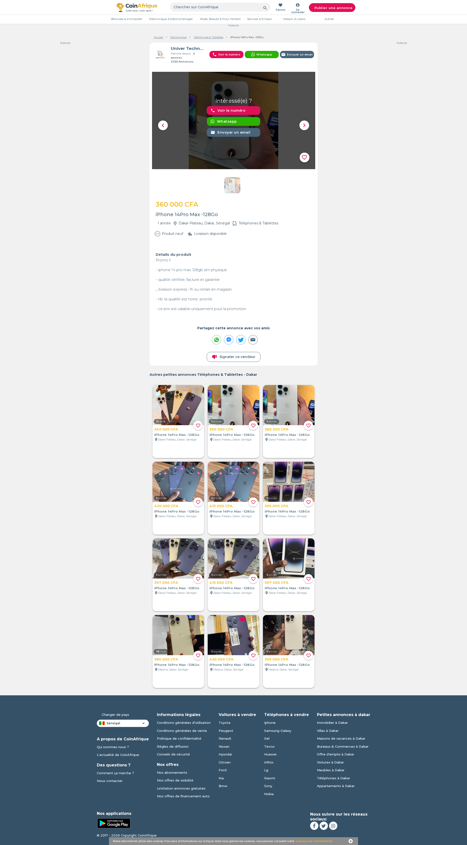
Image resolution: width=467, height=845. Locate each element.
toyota (224, 723)
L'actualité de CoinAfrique (118, 755)
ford (222, 770)
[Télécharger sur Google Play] (114, 823)
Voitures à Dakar (330, 762)
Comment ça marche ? (115, 773)
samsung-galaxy (277, 731)
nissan (224, 746)
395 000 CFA (276, 659)
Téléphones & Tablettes (208, 37)
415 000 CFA (221, 506)
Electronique (178, 37)
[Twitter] (324, 826)
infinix (268, 762)
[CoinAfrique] (137, 7)
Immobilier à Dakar (332, 723)
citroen (225, 762)
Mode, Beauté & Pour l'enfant (220, 19)
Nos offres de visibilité (175, 780)
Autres (329, 19)
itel (266, 738)
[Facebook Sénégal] (314, 826)
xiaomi (269, 778)
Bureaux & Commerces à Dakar (342, 746)
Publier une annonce (333, 8)
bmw (223, 786)
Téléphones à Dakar (333, 778)
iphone (270, 723)
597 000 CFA (276, 582)
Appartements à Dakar (336, 786)
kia (221, 778)
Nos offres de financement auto (183, 796)
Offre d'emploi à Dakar (335, 754)
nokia (269, 794)
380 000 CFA (276, 429)
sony (268, 786)
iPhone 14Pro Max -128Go (176, 434)
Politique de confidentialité (179, 738)
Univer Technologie (188, 48)
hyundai (225, 754)
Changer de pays (115, 714)
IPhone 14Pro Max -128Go (176, 664)
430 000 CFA (221, 659)
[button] (163, 125)
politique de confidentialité (314, 841)
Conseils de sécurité (173, 754)
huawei (270, 754)
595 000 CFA (276, 506)
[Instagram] (333, 826)
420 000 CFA (166, 506)
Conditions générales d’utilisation (184, 723)
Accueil (158, 37)
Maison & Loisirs (294, 19)
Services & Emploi (259, 19)
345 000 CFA (166, 429)
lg (266, 770)
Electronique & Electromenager (171, 19)
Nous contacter (110, 781)
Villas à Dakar (328, 731)
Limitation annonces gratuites (181, 788)
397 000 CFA (166, 582)
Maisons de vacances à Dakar (341, 738)
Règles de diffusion (173, 746)
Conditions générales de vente (182, 731)
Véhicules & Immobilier (126, 19)
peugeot (226, 731)
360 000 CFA (221, 429)
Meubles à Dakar (330, 770)
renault (225, 738)
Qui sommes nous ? (113, 747)
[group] (233, 120)
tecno (269, 746)
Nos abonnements (172, 772)
